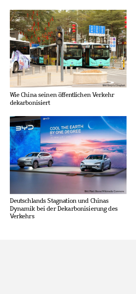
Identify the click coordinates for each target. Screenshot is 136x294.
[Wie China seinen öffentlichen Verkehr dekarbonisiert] (68, 49)
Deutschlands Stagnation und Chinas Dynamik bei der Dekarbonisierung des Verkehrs (63, 208)
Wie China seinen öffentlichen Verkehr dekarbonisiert (62, 98)
